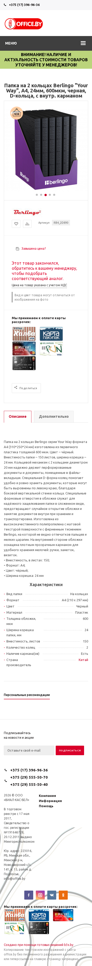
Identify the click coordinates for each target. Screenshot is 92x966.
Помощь (46, 806)
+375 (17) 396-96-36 (24, 4)
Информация (50, 801)
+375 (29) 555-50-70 (29, 777)
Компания (47, 795)
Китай (83, 660)
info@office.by (14, 878)
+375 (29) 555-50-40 (29, 784)
